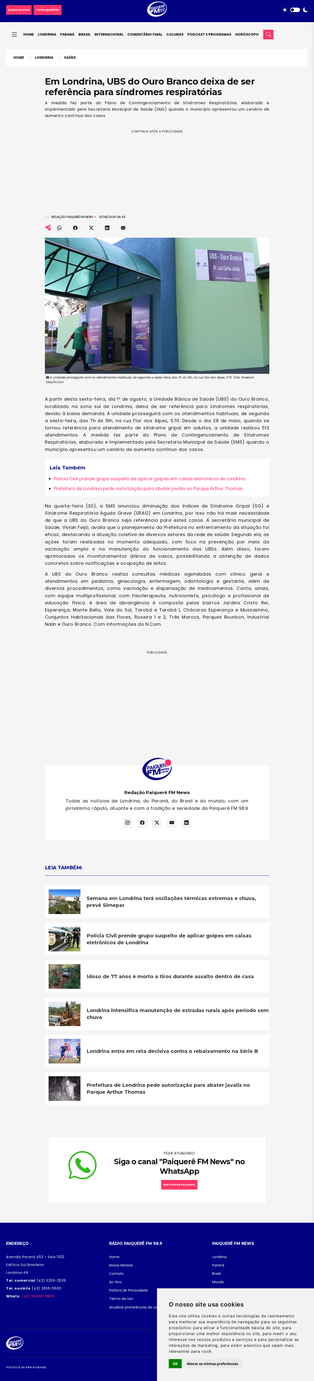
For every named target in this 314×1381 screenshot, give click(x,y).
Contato (116, 1273)
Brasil (84, 34)
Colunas (174, 34)
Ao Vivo (115, 1281)
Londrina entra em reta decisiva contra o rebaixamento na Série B (172, 1051)
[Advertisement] (157, 168)
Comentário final (144, 34)
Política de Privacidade (128, 1290)
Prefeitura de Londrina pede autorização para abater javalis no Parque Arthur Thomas (148, 488)
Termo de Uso (121, 1298)
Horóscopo (247, 34)
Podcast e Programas (209, 34)
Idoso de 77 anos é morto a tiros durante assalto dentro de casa (170, 976)
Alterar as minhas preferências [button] (212, 1364)
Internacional (108, 34)
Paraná (67, 34)
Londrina (47, 34)
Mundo (218, 1281)
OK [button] (175, 1364)
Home (28, 34)
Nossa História (121, 1265)
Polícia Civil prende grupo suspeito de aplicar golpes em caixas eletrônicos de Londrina (149, 479)
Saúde (70, 57)
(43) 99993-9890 (37, 1296)
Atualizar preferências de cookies (137, 1307)
